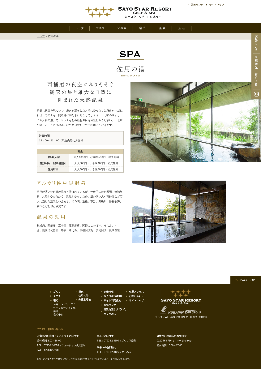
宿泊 (55, 300)
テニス (57, 296)
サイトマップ (216, 4)
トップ (41, 36)
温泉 (81, 291)
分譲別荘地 (85, 299)
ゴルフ (57, 291)
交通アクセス (136, 291)
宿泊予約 (58, 314)
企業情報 (109, 291)
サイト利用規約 (112, 300)
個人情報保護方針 (114, 296)
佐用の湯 (83, 295)
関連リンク (197, 4)
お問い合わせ (136, 296)
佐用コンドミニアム (64, 304)
